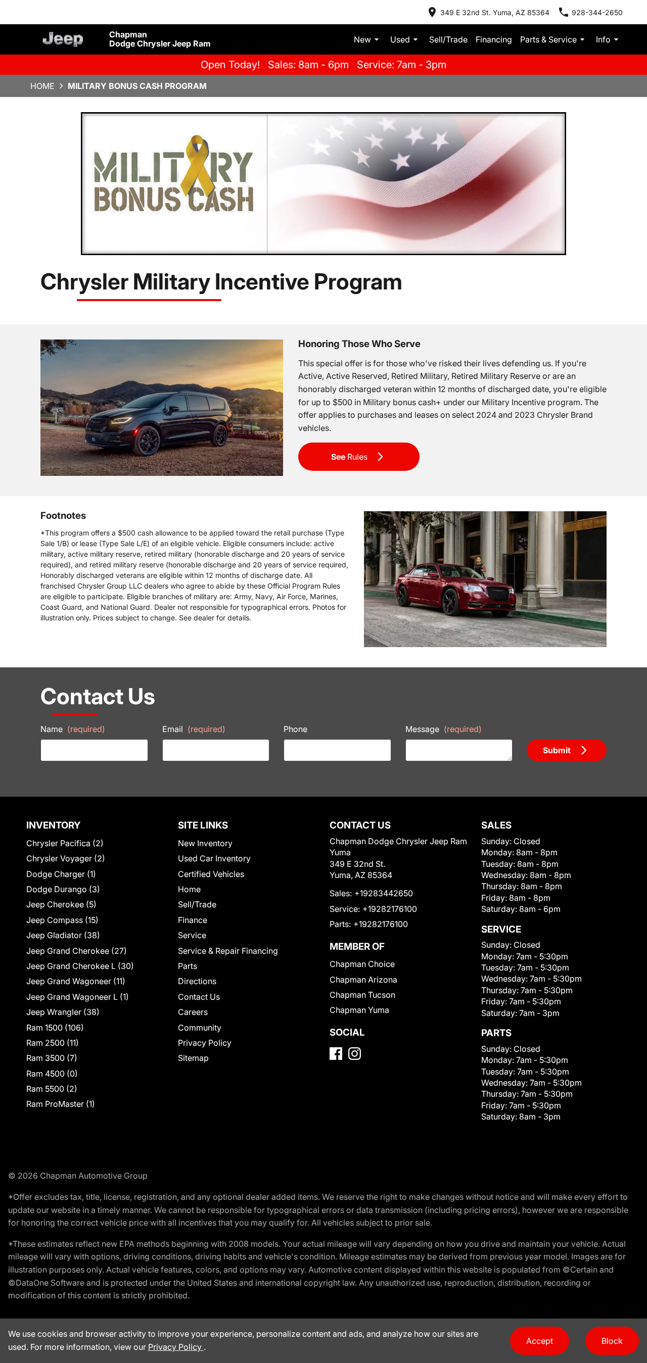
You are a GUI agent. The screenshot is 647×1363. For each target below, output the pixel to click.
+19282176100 (389, 909)
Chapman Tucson (362, 995)
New (362, 39)
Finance (192, 920)
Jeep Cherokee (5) (61, 904)
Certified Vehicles (211, 874)
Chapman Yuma (359, 1010)
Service (192, 935)
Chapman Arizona (363, 980)
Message (443, 729)
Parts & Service (548, 39)
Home (42, 86)
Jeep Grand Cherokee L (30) (80, 966)
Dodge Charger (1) (61, 874)
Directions (197, 981)
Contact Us (199, 997)
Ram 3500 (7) (51, 1058)
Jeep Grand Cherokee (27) (76, 951)
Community (199, 1028)
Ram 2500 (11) (52, 1043)
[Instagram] (354, 1053)
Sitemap (193, 1058)
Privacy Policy (205, 1043)
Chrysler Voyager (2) (65, 858)
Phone (295, 729)
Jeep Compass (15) (62, 920)
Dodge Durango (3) (63, 889)
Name (72, 729)
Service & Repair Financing (228, 951)
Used (400, 39)
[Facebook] (336, 1053)
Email (193, 729)
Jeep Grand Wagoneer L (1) (77, 997)
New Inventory (205, 843)
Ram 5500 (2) (51, 1089)
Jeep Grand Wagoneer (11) (75, 981)
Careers (193, 1012)
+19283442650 (383, 893)
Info (603, 39)
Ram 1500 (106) (55, 1028)
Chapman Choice (362, 964)
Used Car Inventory (214, 858)
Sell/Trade (448, 39)
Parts (187, 966)
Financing (494, 39)
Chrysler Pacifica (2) (65, 843)
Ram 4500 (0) (52, 1073)
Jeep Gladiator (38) (63, 935)
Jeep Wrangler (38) (63, 1012)
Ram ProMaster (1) (60, 1104)
